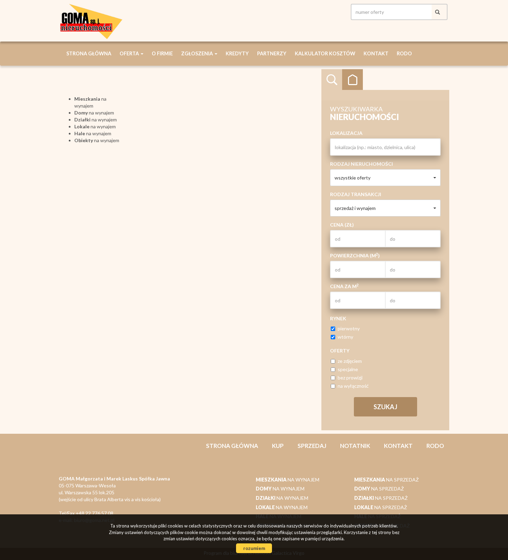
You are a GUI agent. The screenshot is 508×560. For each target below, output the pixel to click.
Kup (278, 445)
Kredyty (237, 53)
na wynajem (94, 113)
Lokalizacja (346, 133)
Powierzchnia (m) (355, 255)
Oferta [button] (130, 53)
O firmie (162, 53)
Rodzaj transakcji (355, 194)
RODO (404, 53)
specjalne (348, 369)
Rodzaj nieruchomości (361, 164)
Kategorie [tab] (352, 79)
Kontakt (376, 53)
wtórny (345, 337)
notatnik (355, 445)
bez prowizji (350, 377)
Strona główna (88, 53)
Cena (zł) (342, 225)
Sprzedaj (312, 445)
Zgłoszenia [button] (197, 53)
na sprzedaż (386, 480)
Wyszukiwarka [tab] (331, 79)
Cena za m (344, 286)
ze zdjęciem (350, 361)
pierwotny (349, 328)
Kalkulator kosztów (325, 53)
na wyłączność (353, 386)
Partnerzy (271, 53)
